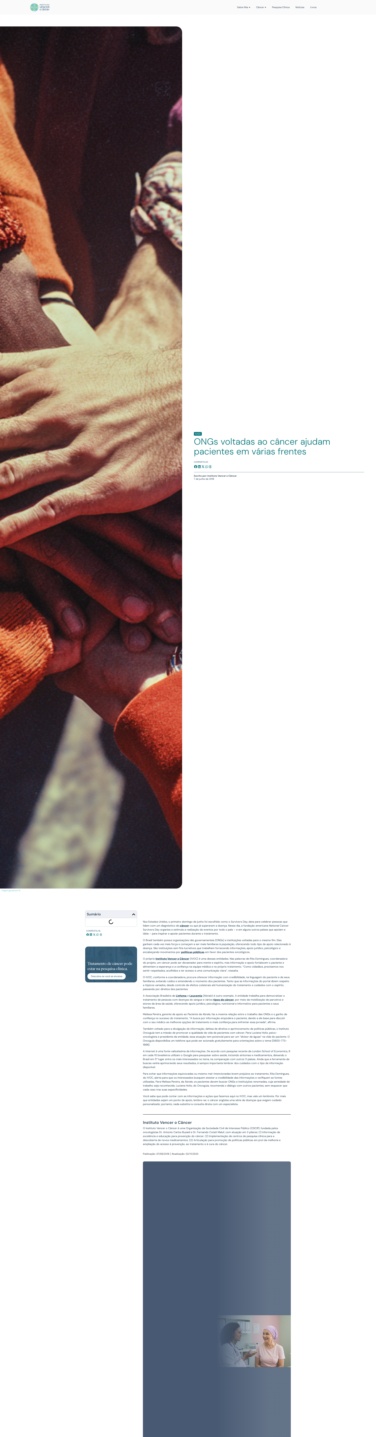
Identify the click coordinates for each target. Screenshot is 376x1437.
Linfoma (181, 996)
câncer (184, 925)
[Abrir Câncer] (265, 7)
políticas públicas (192, 952)
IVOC (198, 433)
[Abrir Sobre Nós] (249, 7)
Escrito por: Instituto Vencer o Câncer (215, 475)
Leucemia (195, 996)
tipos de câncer (223, 999)
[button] (196, 467)
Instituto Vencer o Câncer (172, 958)
